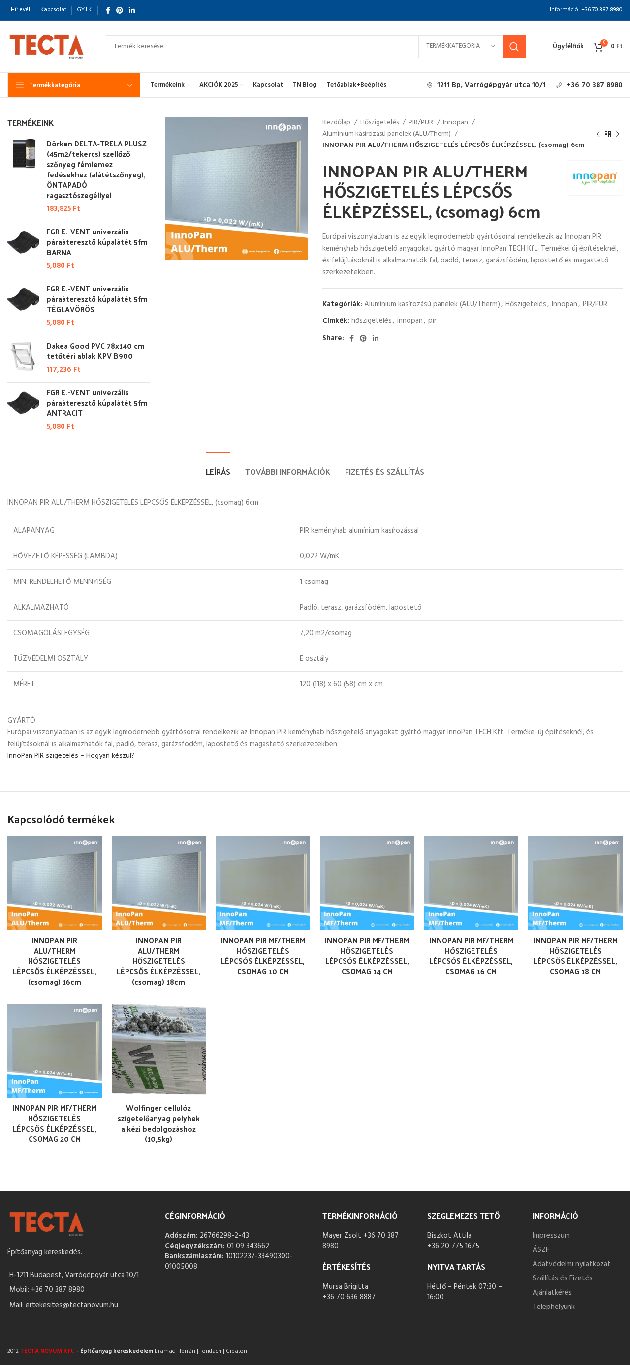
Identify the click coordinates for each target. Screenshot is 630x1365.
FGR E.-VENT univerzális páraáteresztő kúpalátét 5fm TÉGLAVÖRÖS (97, 298)
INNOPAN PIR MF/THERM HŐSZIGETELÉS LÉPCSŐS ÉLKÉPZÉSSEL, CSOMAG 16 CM (471, 955)
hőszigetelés (371, 321)
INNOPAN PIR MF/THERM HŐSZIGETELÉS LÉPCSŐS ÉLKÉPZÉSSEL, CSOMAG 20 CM (54, 1123)
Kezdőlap (337, 122)
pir (432, 321)
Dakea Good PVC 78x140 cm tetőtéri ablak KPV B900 (96, 350)
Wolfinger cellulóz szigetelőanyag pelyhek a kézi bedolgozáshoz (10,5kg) (159, 1123)
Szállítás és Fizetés (563, 1278)
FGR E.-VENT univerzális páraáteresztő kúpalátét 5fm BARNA (97, 241)
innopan (410, 321)
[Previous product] (598, 134)
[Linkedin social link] (132, 10)
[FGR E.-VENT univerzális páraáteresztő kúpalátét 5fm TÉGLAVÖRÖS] (23, 305)
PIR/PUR (422, 122)
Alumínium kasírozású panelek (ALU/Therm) (387, 134)
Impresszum (551, 1236)
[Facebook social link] (108, 10)
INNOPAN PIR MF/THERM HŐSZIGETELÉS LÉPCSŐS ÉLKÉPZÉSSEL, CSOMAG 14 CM (367, 955)
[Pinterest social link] (119, 10)
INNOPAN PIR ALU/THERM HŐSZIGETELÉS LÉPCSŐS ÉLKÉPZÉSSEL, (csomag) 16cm (54, 960)
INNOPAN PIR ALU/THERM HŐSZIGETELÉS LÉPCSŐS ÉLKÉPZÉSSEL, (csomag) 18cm (158, 960)
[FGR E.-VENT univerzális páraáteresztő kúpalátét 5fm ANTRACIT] (23, 409)
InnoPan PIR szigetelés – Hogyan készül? (71, 756)
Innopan (456, 122)
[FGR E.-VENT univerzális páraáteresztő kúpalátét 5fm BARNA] (23, 248)
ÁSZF (541, 1250)
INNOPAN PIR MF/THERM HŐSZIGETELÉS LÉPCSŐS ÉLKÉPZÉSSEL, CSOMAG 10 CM (263, 955)
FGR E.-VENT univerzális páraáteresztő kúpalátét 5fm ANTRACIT (97, 402)
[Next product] (618, 134)
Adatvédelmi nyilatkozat (572, 1264)
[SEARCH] (514, 46)
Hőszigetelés (380, 122)
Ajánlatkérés (552, 1293)
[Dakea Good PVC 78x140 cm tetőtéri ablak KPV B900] (23, 357)
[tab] (218, 467)
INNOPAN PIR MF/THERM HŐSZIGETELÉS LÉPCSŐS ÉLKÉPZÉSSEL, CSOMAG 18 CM (576, 955)
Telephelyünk (554, 1307)
